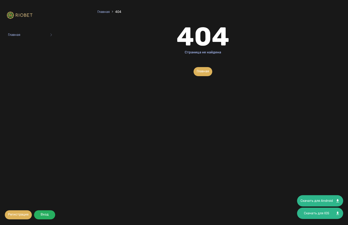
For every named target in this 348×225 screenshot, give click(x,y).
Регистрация (18, 214)
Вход (45, 214)
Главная (14, 35)
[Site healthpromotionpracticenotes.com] (20, 16)
